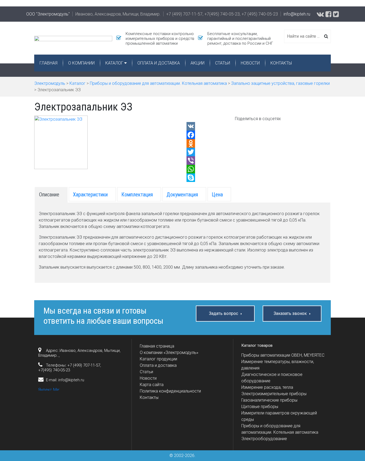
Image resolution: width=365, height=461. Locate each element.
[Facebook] (258, 135)
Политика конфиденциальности (170, 391)
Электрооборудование (264, 438)
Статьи (222, 63)
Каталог (114, 63)
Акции (197, 63)
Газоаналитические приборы (269, 400)
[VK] (258, 126)
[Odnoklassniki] (258, 143)
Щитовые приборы (259, 406)
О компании (81, 63)
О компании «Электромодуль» (169, 352)
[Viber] (258, 160)
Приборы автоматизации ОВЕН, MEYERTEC (282, 355)
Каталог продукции (158, 358)
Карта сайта (152, 384)
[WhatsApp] (258, 169)
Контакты (281, 63)
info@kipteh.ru (297, 14)
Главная (48, 63)
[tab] (51, 194)
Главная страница (157, 346)
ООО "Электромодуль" (48, 14)
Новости (250, 63)
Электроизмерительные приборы (273, 393)
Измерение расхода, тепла (267, 387)
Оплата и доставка (158, 63)
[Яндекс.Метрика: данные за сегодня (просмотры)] (49, 389)
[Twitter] (258, 152)
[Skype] (258, 177)
